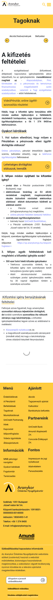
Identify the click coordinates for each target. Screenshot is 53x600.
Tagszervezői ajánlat (38, 401)
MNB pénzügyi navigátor (11, 461)
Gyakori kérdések (12, 467)
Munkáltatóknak (11, 415)
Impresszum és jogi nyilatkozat (37, 460)
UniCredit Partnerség (13, 420)
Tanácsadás (9, 476)
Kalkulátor (33, 406)
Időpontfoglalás (11, 433)
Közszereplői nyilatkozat (17, 330)
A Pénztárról (9, 401)
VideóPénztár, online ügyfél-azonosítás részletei (20, 102)
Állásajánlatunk (11, 443)
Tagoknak (8, 410)
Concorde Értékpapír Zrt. (38, 441)
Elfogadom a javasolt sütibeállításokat (17, 580)
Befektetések (10, 406)
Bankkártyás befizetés (38, 410)
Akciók (31, 397)
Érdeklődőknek (11, 397)
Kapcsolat (8, 429)
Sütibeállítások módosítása (18, 589)
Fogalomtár (9, 471)
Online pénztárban (11, 151)
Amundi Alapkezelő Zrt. (37, 433)
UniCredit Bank (35, 427)
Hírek (6, 424)
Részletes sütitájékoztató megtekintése (23, 595)
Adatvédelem (34, 466)
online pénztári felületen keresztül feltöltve (30, 214)
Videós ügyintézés (12, 438)
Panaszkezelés (35, 471)
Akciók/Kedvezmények (20, 36)
